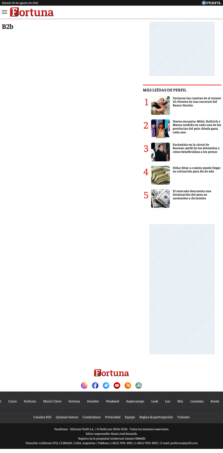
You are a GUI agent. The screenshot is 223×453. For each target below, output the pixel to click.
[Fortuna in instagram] (84, 385)
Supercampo (135, 401)
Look (154, 401)
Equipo (130, 417)
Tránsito (183, 417)
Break (215, 401)
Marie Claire (52, 401)
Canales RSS (42, 417)
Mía (180, 401)
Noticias (30, 401)
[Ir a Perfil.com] (211, 3)
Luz (167, 401)
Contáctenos (92, 417)
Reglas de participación (156, 417)
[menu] (5, 12)
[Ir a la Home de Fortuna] (32, 12)
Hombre (93, 401)
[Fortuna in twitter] (106, 385)
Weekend (112, 401)
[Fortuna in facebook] (95, 385)
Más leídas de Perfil (164, 89)
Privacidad (112, 417)
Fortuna (74, 401)
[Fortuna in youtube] (117, 385)
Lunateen (197, 401)
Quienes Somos (67, 417)
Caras (12, 401)
